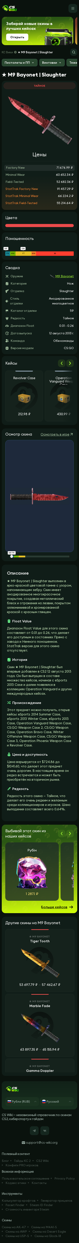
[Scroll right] (70, 363)
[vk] (44, 1130)
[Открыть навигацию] (72, 8)
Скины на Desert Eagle (49, 1231)
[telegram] (34, 1130)
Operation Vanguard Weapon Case (63, 380)
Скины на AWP (16, 1231)
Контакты (39, 1183)
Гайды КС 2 (22, 1161)
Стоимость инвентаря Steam (27, 1209)
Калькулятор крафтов (19, 1201)
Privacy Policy (64, 1178)
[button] (20, 63)
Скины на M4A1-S (44, 1227)
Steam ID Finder (41, 1205)
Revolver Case (24, 378)
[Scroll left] (61, 363)
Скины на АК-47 (14, 1227)
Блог (5, 1161)
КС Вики (7, 52)
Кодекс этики (15, 1183)
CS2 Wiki (42, 1161)
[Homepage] (9, 8)
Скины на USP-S (17, 1236)
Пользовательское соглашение (25, 1178)
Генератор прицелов (56, 1201)
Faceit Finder (14, 1205)
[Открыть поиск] (73, 52)
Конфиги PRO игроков (21, 1165)
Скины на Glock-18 (47, 1236)
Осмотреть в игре (55, 434)
